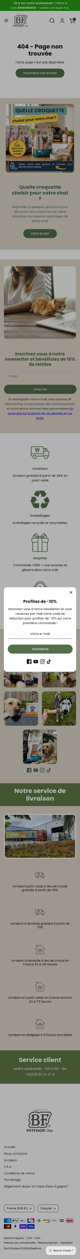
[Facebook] (29, 661)
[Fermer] (71, 592)
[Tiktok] (49, 661)
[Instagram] (42, 661)
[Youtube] (35, 661)
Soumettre (40, 649)
